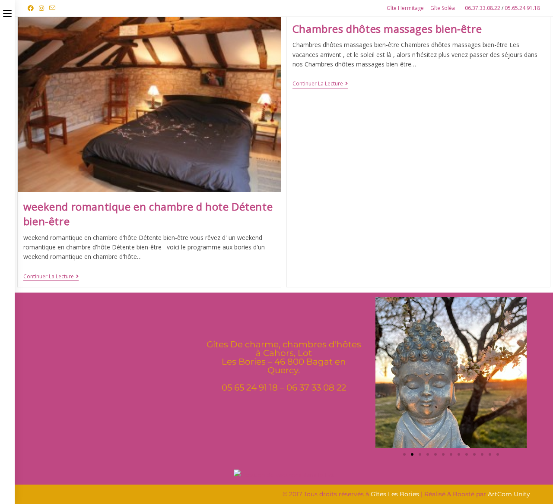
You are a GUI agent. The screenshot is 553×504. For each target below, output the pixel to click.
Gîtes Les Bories (395, 494)
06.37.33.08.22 (483, 8)
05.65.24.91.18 (522, 8)
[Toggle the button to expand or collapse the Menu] (7, 11)
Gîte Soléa (442, 8)
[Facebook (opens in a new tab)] (32, 8)
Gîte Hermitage (405, 8)
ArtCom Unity (509, 494)
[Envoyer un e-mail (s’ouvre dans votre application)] (52, 8)
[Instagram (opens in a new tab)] (41, 8)
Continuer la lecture (51, 277)
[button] (381, 372)
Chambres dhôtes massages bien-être (387, 29)
